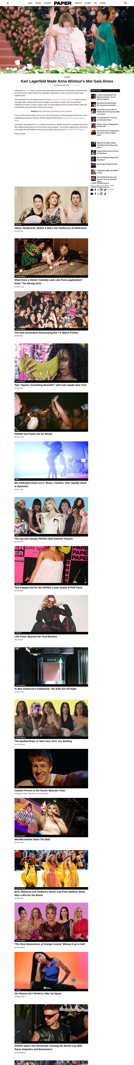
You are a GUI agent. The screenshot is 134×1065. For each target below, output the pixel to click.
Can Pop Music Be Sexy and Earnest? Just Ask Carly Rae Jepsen (106, 179)
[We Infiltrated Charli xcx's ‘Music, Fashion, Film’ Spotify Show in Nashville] (51, 459)
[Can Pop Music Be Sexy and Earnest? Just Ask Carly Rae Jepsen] (93, 178)
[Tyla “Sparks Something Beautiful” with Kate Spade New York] (51, 361)
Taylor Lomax (20, 287)
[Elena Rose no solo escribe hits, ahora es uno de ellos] (93, 104)
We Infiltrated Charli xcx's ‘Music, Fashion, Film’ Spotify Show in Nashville (51, 484)
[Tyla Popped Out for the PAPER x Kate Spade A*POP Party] (51, 564)
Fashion (38, 3)
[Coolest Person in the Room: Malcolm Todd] (51, 767)
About (92, 185)
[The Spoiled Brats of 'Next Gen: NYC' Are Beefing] (51, 718)
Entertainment (20, 276)
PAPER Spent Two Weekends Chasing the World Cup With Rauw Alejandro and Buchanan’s (48, 1047)
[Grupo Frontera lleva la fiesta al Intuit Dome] (93, 152)
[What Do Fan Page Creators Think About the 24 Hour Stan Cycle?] (93, 144)
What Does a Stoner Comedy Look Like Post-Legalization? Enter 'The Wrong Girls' (48, 282)
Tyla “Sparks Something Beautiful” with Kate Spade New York (50, 385)
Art (95, 3)
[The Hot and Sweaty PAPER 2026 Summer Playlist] (51, 515)
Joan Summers (20, 744)
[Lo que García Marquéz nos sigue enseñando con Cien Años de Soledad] (93, 96)
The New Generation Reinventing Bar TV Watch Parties (46, 332)
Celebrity (47, 3)
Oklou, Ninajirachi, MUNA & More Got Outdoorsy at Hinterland (50, 228)
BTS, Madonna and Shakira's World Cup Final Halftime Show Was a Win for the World (50, 893)
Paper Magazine (21, 1052)
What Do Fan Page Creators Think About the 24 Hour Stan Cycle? (107, 145)
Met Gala (27, 90)
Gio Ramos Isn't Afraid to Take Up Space (38, 993)
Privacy (107, 185)
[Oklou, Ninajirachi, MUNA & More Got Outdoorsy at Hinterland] (51, 204)
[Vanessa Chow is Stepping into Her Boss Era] (93, 125)
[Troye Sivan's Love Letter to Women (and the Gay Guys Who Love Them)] (93, 111)
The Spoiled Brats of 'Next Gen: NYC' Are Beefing (43, 741)
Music (30, 3)
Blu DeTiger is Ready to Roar (107, 164)
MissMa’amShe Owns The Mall (32, 839)
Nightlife (78, 3)
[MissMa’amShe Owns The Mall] (51, 816)
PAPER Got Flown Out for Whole (33, 434)
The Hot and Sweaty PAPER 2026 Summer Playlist (44, 538)
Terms (112, 185)
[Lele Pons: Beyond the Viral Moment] (51, 613)
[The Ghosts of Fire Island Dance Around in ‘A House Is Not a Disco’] (93, 132)
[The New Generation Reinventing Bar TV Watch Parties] (51, 309)
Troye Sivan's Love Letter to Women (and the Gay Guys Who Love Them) (108, 112)
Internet (88, 3)
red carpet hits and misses (75, 129)
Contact (97, 185)
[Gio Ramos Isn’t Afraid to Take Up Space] (51, 970)
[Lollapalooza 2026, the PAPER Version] (93, 172)
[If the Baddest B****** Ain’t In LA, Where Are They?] (93, 119)
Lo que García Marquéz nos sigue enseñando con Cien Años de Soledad (106, 97)
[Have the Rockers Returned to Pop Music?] (93, 159)
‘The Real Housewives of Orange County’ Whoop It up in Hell (50, 944)
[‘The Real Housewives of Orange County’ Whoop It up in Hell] (51, 921)
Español (103, 3)
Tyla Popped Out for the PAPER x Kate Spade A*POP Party (48, 587)
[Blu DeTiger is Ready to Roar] (93, 165)
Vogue (37, 124)
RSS (102, 185)
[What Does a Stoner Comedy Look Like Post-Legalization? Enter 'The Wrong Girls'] (51, 256)
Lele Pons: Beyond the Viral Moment (36, 636)
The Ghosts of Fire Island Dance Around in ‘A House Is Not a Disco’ (108, 133)
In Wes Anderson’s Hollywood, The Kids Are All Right (45, 688)
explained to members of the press (63, 99)
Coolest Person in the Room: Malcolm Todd (40, 790)
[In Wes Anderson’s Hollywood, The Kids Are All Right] (51, 665)
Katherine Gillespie (62, 85)
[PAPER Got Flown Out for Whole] (51, 410)
